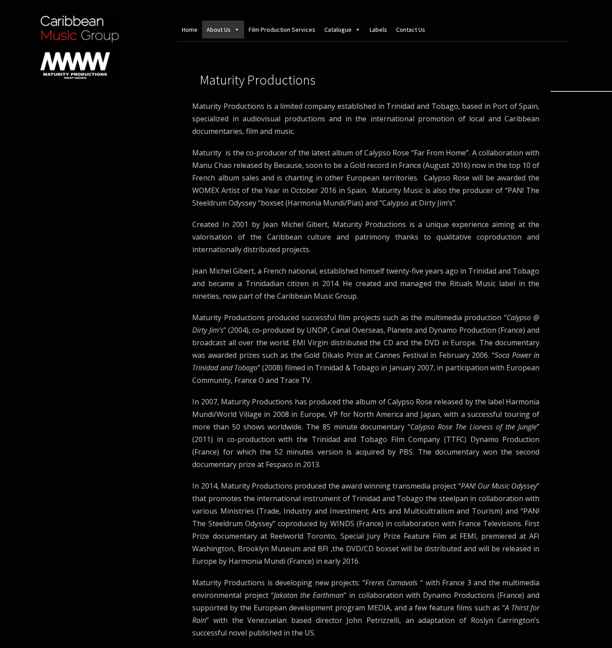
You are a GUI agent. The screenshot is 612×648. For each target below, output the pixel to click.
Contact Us (410, 30)
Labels (378, 30)
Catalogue (338, 30)
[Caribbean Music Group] (78, 79)
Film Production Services (282, 30)
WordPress (598, 103)
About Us (219, 30)
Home (190, 30)
